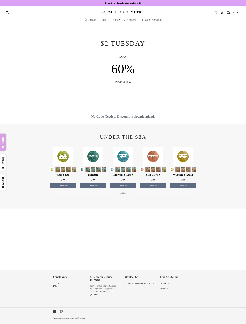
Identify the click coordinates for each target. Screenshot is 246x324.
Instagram (164, 283)
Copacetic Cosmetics (123, 12)
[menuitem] (91, 20)
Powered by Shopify (79, 318)
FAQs (55, 286)
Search (56, 283)
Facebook (164, 288)
